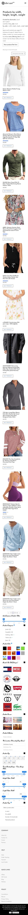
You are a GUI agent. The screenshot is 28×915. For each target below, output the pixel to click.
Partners (3, 842)
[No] (26, 909)
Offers (3, 875)
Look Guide (4, 862)
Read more (15, 912)
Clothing (9, 635)
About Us (3, 835)
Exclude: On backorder (11, 817)
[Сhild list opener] (13, 634)
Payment (3, 860)
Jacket (8, 629)
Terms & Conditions (6, 901)
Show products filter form (10, 44)
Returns (3, 897)
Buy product (8, 97)
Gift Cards (4, 877)
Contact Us (4, 838)
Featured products (10, 820)
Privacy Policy (5, 899)
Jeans (7, 640)
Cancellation (4, 894)
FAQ (2, 855)
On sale (8, 814)
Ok (10, 912)
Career (3, 840)
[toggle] (24, 625)
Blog (2, 879)
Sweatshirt (9, 632)
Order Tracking (5, 857)
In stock (7, 811)
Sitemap (3, 882)
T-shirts (8, 637)
